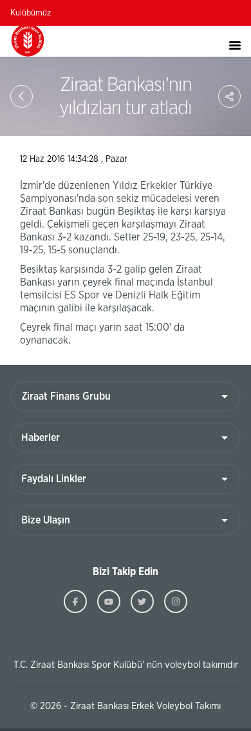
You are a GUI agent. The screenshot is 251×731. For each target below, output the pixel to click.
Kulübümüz (30, 13)
